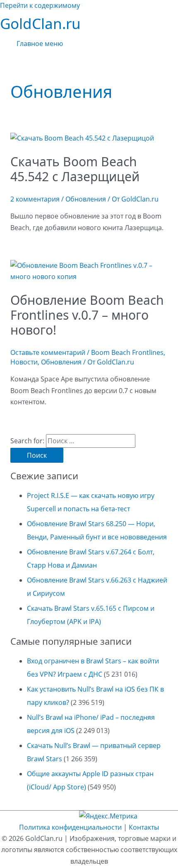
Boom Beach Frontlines (127, 352)
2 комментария (35, 199)
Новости (24, 362)
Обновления (85, 199)
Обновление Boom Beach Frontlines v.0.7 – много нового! (87, 314)
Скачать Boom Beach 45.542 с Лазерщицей (75, 169)
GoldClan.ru (40, 23)
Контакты (144, 827)
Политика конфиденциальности (70, 827)
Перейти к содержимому (40, 5)
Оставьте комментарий (47, 352)
